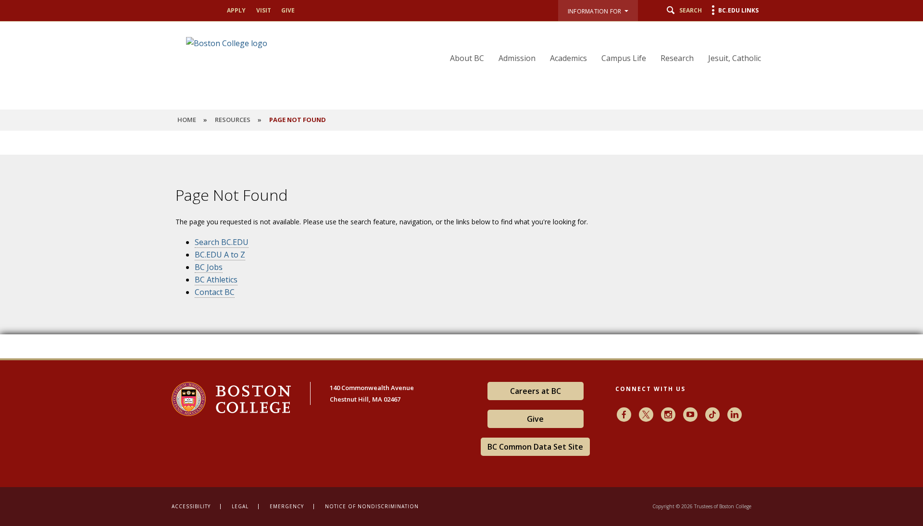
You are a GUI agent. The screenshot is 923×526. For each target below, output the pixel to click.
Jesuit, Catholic (734, 58)
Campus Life (623, 58)
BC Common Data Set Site (535, 446)
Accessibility (191, 506)
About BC (467, 58)
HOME (186, 119)
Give (288, 10)
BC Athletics (216, 279)
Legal (240, 506)
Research (677, 58)
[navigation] (599, 44)
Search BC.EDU (222, 242)
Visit (263, 10)
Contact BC (215, 292)
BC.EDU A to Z (220, 254)
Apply (236, 10)
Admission (517, 58)
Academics (568, 58)
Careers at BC (535, 391)
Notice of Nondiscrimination (372, 506)
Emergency (287, 506)
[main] (461, 251)
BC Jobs (209, 267)
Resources (232, 119)
